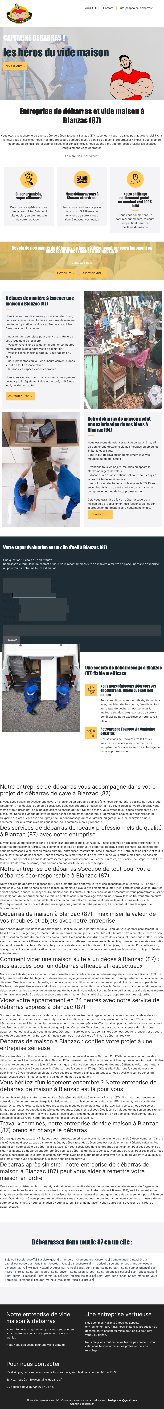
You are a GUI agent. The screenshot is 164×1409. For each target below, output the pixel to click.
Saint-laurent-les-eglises (113, 1271)
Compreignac (119, 1259)
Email (7, 595)
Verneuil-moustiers (58, 1279)
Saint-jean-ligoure (37, 1271)
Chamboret (67, 1259)
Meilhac (33, 1267)
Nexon (44, 1267)
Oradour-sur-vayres (62, 1267)
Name (8, 575)
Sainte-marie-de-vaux (142, 1275)
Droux (144, 1259)
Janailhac (40, 1263)
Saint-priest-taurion (143, 1271)
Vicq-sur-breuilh (82, 1279)
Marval (21, 1267)
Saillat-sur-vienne (88, 1267)
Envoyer (12, 640)
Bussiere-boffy (26, 1259)
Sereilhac (11, 1279)
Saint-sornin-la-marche (20, 1275)
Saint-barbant (110, 1267)
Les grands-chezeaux (138, 1263)
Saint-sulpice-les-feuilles (79, 1275)
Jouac (65, 1263)
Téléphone (11, 601)
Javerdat (54, 1263)
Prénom (56, 581)
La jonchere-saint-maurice (88, 1263)
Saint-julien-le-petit (82, 1271)
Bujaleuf (10, 1259)
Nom (54, 588)
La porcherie (115, 1263)
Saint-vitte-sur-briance (111, 1275)
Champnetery (84, 1259)
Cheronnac (102, 1259)
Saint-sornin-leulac (49, 1275)
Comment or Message (18, 622)
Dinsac (134, 1259)
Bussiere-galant (48, 1259)
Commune (11, 616)
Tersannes (25, 1279)
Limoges (10, 1267)
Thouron (39, 1279)
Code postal (12, 609)
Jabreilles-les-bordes (19, 1263)
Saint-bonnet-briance (135, 1267)
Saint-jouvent (59, 1271)
